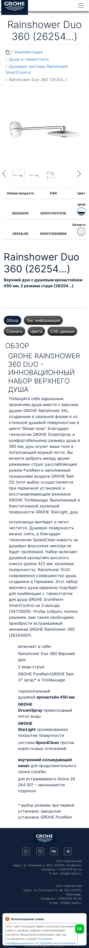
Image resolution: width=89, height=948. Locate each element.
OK (79, 929)
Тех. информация (43, 320)
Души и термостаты (29, 59)
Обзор (12, 320)
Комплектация (29, 51)
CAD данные (62, 331)
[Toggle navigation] (81, 5)
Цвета (36, 331)
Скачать (14, 331)
